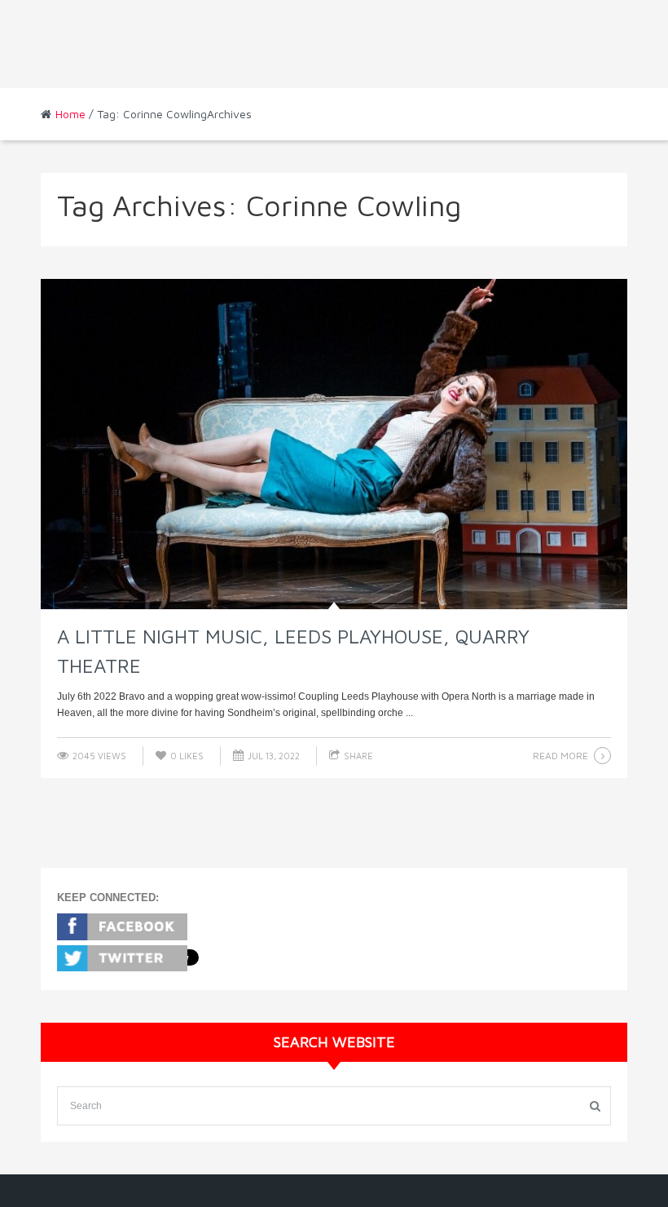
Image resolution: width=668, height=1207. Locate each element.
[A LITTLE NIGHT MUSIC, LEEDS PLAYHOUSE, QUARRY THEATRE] (334, 444)
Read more (560, 755)
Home (70, 114)
